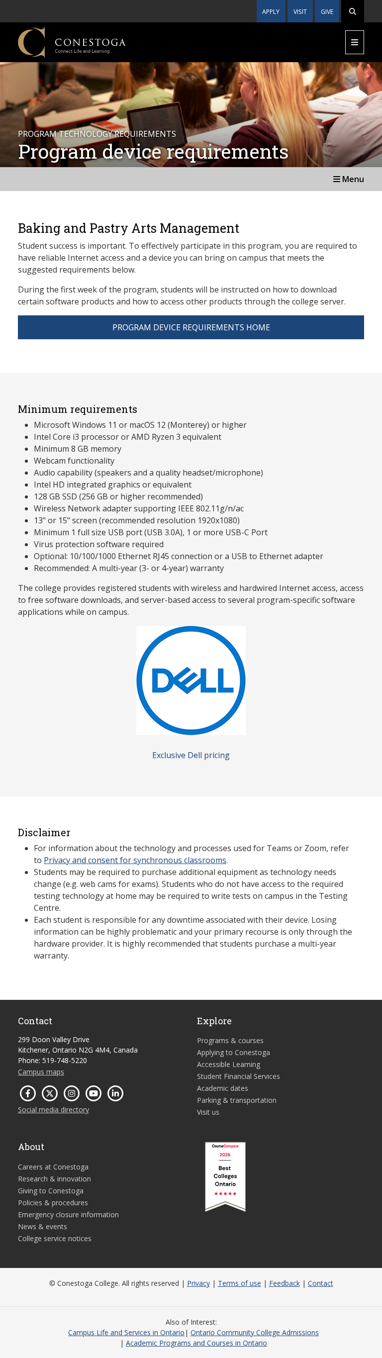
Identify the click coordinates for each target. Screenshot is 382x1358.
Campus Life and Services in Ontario (126, 1332)
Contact (320, 1283)
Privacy (198, 1283)
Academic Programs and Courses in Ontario (196, 1343)
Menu (352, 179)
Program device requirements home (191, 327)
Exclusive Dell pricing (191, 755)
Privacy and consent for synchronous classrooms (135, 860)
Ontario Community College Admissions (255, 1332)
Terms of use (239, 1283)
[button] (352, 11)
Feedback (284, 1283)
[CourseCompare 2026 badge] (225, 1177)
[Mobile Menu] (354, 42)
